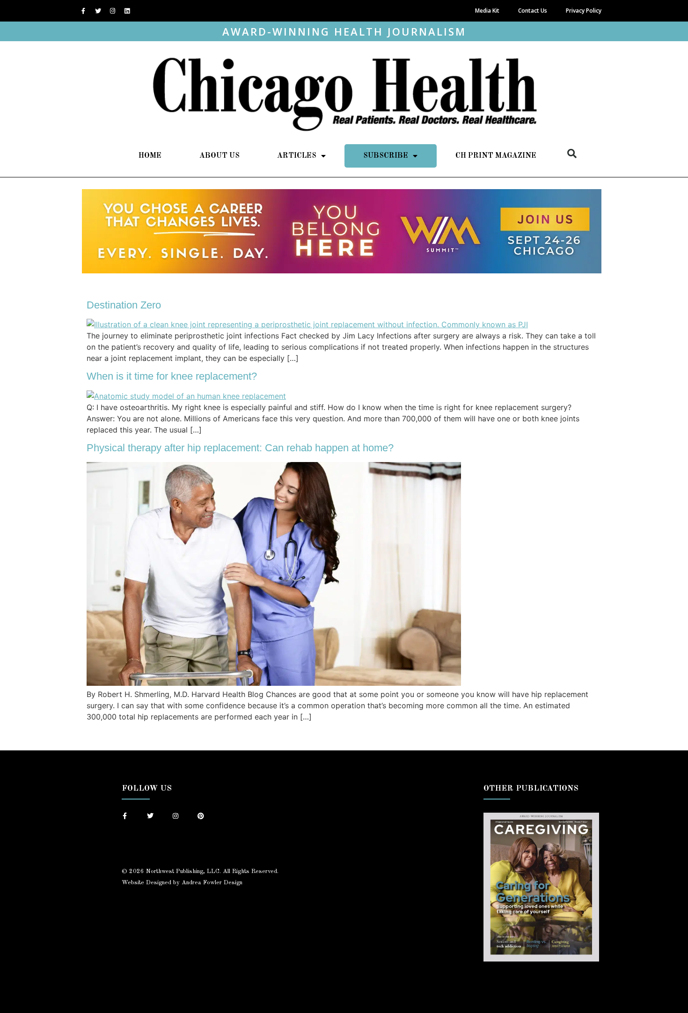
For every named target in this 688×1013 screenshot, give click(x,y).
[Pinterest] (201, 816)
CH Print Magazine (495, 156)
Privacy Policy (583, 11)
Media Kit (487, 11)
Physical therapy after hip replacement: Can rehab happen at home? (240, 448)
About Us (219, 156)
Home (150, 156)
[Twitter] (98, 11)
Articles (296, 156)
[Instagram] (112, 11)
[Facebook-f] (83, 11)
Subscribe (385, 156)
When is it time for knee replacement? (172, 376)
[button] (572, 153)
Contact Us (532, 11)
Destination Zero (124, 305)
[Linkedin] (127, 11)
